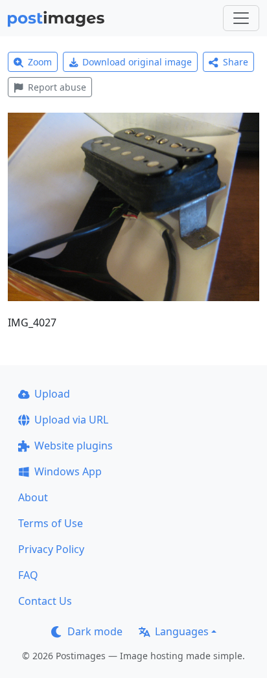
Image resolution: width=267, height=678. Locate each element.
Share (235, 62)
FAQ (28, 575)
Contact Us (45, 601)
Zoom (40, 62)
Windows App (68, 471)
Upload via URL (71, 419)
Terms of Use (50, 523)
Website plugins (73, 445)
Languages (182, 631)
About (33, 497)
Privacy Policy (51, 549)
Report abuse (57, 87)
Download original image (137, 62)
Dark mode (94, 631)
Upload (52, 394)
